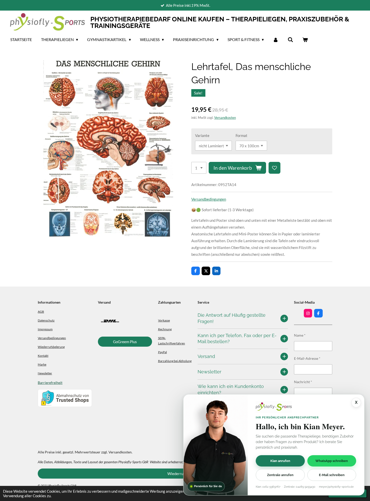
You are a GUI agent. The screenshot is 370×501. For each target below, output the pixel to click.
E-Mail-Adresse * (307, 358)
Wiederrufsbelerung (51, 346)
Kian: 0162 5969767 (268, 486)
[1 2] (198, 168)
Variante (202, 135)
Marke (42, 364)
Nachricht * (303, 382)
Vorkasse (164, 320)
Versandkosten (225, 118)
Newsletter (45, 373)
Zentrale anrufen (280, 475)
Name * (300, 335)
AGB (41, 311)
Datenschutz (46, 320)
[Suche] (290, 39)
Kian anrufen (280, 460)
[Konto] (276, 39)
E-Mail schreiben (332, 475)
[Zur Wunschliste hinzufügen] (274, 168)
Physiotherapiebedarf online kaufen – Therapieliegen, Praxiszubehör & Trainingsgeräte (219, 22)
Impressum (45, 329)
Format (241, 135)
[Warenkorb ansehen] (305, 39)
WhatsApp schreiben (331, 460)
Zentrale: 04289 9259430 (299, 486)
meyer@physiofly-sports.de (336, 486)
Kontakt (43, 355)
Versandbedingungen (208, 199)
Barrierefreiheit (50, 382)
